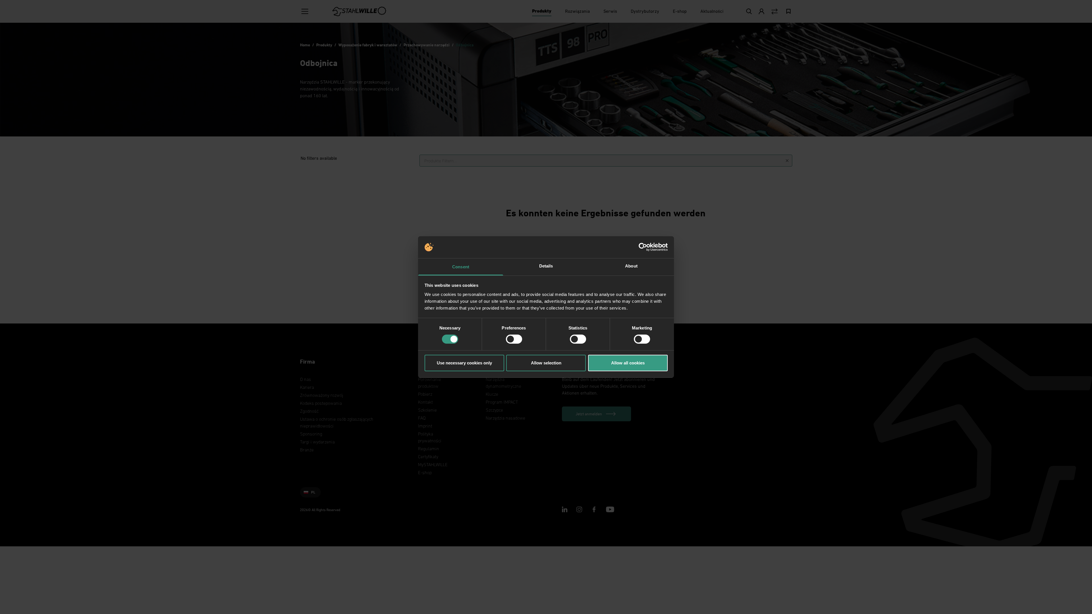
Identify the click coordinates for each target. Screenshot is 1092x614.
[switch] (514, 339)
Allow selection (546, 362)
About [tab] (631, 266)
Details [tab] (546, 266)
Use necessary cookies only (464, 362)
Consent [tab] (460, 266)
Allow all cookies (628, 362)
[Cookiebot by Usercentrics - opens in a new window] (643, 247)
